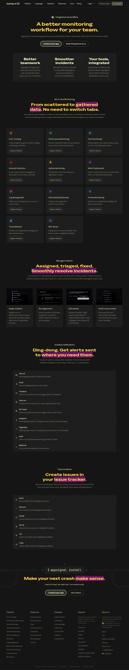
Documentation (35, 621)
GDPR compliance (75, 666)
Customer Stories (36, 628)
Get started (117, 4)
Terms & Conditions (41, 666)
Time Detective (11, 653)
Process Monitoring (13, 650)
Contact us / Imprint (88, 666)
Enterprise (81, 642)
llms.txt (33, 642)
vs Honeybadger (59, 624)
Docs (72, 4)
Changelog (34, 631)
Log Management (12, 642)
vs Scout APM (58, 631)
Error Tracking (11, 617)
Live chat (81, 631)
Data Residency (83, 646)
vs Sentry (57, 635)
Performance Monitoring (15, 621)
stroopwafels (108, 623)
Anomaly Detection (13, 628)
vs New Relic (58, 628)
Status (80, 635)
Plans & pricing (35, 617)
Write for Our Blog (108, 639)
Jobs (103, 635)
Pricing (79, 4)
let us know (109, 625)
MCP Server (10, 657)
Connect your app (51, 43)
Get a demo (76, 592)
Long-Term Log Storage (86, 653)
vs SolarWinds (59, 639)
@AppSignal (108, 650)
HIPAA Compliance (84, 656)
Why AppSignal (35, 639)
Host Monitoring (12, 624)
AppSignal (107, 654)
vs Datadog (58, 621)
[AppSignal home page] (13, 3)
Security (81, 638)
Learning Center (36, 635)
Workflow (9, 639)
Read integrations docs (76, 43)
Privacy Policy (53, 666)
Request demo (104, 4)
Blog (32, 624)
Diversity (105, 643)
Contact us (81, 627)
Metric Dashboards (12, 635)
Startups (81, 649)
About (104, 632)
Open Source (106, 646)
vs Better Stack (59, 617)
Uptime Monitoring (13, 631)
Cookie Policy (63, 666)
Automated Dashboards (14, 646)
